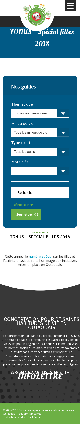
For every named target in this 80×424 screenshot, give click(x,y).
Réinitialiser (23, 205)
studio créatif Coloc (29, 417)
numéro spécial (41, 256)
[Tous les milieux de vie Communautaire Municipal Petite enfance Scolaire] (40, 132)
